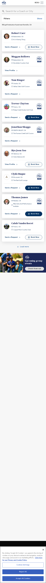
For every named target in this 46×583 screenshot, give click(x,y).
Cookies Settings (23, 565)
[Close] (43, 549)
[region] (23, 564)
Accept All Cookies (23, 578)
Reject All (23, 572)
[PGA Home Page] (4, 3)
